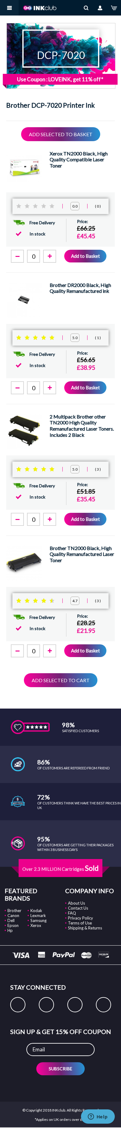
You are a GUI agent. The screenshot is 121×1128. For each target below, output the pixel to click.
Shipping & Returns (85, 927)
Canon (13, 915)
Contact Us (78, 908)
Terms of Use (80, 922)
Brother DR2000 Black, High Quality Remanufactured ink (80, 288)
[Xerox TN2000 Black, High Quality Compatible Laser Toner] (24, 168)
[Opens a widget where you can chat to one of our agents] (98, 1117)
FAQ (72, 913)
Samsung (38, 920)
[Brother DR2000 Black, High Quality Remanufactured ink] (24, 300)
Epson (13, 925)
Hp (10, 930)
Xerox (35, 925)
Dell (11, 920)
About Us (76, 903)
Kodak (36, 910)
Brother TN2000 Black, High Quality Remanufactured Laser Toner (82, 554)
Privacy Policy (80, 917)
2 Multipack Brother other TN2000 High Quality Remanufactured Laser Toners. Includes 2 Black (82, 426)
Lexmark (38, 915)
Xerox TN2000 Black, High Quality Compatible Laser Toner (79, 159)
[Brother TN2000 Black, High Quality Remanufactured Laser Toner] (24, 563)
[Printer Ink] (39, 8)
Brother (14, 910)
